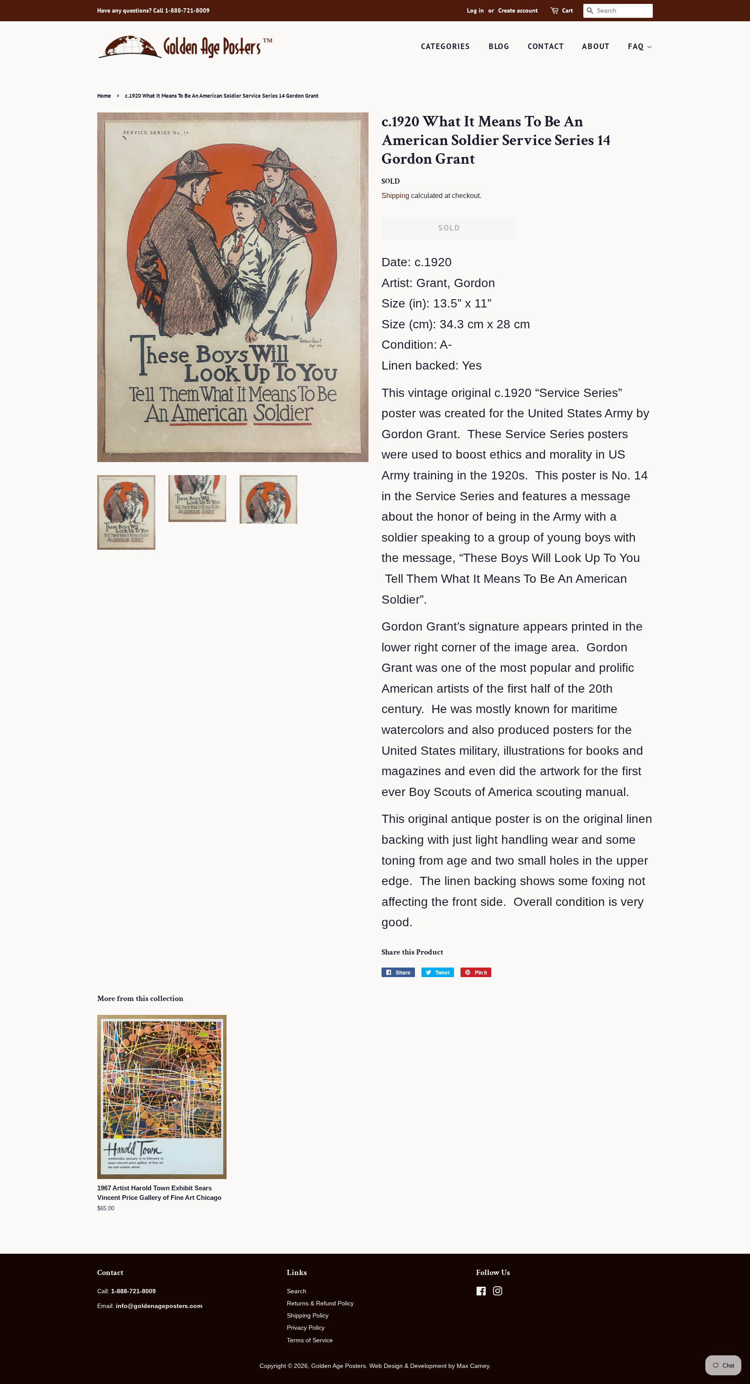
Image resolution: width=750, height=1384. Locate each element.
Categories (445, 46)
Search (296, 1291)
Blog (499, 46)
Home (104, 95)
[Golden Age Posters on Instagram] (497, 1292)
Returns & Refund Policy (320, 1303)
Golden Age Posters (338, 1365)
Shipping (395, 195)
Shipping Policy (308, 1315)
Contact (546, 46)
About (596, 46)
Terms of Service (310, 1340)
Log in (475, 10)
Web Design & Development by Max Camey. (430, 1365)
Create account (518, 10)
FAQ (637, 46)
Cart (567, 10)
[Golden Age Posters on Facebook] (481, 1292)
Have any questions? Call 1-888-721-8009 (153, 10)
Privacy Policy (306, 1327)
